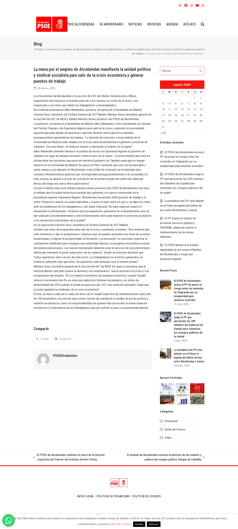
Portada (39, 49)
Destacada (171, 421)
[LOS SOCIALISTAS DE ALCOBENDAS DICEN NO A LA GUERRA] (197, 388)
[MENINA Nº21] (182, 399)
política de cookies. (120, 524)
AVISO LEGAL (86, 496)
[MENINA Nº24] (182, 388)
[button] (202, 24)
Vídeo (168, 437)
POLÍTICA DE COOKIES (146, 496)
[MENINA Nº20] (197, 399)
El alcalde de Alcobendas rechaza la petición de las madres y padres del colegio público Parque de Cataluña (160, 457)
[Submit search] (200, 71)
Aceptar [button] (139, 524)
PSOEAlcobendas (65, 356)
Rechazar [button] (153, 524)
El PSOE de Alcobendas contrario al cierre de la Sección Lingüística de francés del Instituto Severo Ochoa (69, 457)
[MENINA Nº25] (167, 388)
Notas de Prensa (174, 429)
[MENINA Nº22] (167, 399)
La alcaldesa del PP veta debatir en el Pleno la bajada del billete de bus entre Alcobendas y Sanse (182, 205)
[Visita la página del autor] (43, 359)
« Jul (163, 133)
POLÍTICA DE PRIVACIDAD (113, 496)
